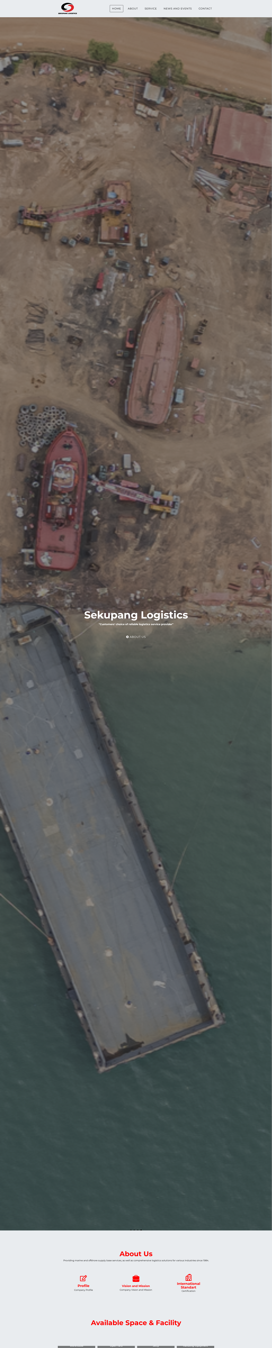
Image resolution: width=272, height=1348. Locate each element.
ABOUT (133, 8)
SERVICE (151, 8)
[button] (83, 1283)
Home (116, 8)
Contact (205, 8)
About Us (137, 637)
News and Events (178, 8)
